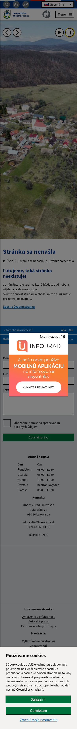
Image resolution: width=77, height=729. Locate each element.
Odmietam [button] (38, 710)
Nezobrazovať (51, 336)
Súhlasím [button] (38, 699)
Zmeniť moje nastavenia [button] (38, 720)
